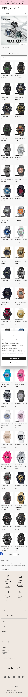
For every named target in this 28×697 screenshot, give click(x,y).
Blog (3, 626)
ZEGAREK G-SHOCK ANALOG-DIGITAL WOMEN (7, 178)
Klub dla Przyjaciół (7, 616)
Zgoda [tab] (4, 335)
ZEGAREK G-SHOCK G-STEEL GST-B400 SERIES (21, 281)
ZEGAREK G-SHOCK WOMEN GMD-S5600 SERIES (19, 383)
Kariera (4, 621)
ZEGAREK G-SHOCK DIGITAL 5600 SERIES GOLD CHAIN (21, 260)
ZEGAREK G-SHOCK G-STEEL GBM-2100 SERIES (7, 199)
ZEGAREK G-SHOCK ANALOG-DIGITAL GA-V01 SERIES (6, 465)
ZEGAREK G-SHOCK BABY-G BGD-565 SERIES (21, 404)
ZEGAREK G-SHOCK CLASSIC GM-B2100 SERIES (7, 240)
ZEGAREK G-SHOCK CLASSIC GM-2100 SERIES (21, 76)
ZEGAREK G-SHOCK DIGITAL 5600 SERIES (21, 322)
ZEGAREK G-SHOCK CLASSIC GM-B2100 (7, 260)
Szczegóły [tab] (12, 335)
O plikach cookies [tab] (22, 335)
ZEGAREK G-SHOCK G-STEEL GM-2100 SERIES (21, 219)
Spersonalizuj (13, 362)
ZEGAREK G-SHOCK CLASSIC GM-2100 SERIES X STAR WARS (7, 404)
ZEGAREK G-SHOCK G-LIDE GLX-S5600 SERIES (7, 383)
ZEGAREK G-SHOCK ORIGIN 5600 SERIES (7, 158)
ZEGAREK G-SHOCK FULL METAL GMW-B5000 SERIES (21, 301)
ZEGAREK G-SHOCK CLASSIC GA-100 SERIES (7, 137)
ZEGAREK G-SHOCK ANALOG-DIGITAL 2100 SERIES (6, 281)
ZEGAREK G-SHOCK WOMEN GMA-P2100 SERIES (21, 178)
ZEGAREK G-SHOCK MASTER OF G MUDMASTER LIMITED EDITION (21, 137)
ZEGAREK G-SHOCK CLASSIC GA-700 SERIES (7, 76)
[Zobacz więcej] (25, 13)
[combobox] (14, 58)
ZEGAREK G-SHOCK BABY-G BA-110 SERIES (21, 486)
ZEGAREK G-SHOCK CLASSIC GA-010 (21, 547)
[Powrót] (2, 13)
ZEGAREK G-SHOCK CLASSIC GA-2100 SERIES (21, 158)
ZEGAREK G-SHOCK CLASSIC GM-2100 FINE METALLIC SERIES (7, 486)
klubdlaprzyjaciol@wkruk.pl (8, 658)
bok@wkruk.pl (5, 653)
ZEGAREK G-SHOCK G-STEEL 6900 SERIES (7, 322)
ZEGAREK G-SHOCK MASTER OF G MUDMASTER (21, 96)
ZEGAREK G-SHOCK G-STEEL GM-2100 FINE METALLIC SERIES (21, 506)
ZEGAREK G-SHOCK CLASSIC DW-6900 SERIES (7, 219)
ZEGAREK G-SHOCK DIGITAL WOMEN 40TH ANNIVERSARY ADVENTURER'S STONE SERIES (21, 240)
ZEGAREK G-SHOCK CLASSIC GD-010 (21, 199)
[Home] (6, 8)
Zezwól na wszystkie (14, 358)
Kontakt (4, 631)
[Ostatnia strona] (23, 554)
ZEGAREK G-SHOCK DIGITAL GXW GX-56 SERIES (7, 301)
